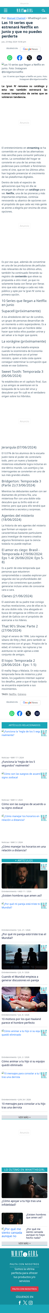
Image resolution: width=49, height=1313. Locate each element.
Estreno (22, 694)
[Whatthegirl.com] (24, 10)
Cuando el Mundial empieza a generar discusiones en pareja (20, 978)
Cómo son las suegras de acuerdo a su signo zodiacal (24, 806)
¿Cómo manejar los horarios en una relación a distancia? (24, 848)
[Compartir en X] (29, 57)
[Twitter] (25, 1301)
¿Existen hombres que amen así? (36, 1216)
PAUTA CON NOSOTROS (24, 1289)
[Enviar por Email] (39, 57)
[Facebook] (20, 1301)
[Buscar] (43, 10)
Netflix (12, 694)
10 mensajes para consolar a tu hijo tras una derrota (23, 1105)
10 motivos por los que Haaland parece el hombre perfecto (21, 1021)
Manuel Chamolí (16, 18)
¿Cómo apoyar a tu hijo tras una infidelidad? (21, 1203)
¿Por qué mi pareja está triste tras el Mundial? (24, 936)
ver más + (25, 1243)
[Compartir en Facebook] (19, 57)
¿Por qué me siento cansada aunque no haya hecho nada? (35, 1233)
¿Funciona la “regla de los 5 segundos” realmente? (18, 763)
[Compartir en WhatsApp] (9, 57)
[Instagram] (31, 1301)
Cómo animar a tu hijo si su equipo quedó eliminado (23, 1063)
